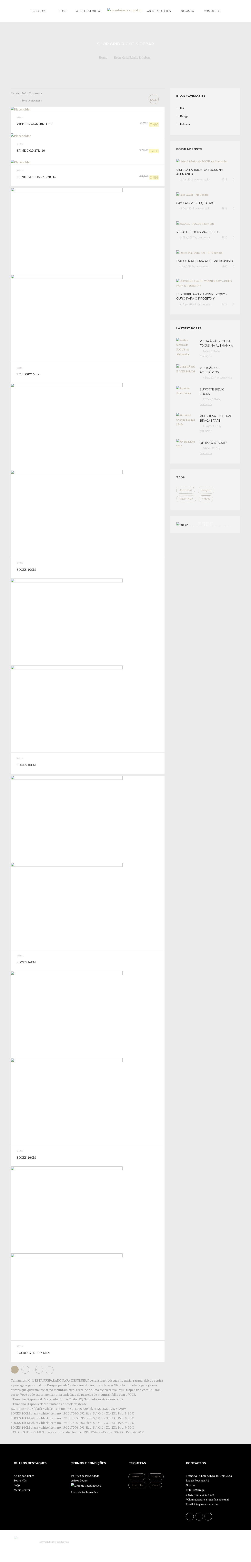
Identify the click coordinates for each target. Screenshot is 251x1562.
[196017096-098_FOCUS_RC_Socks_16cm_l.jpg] (88, 1058)
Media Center (22, 1490)
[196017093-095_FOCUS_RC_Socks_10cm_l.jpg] (88, 665)
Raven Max (186, 498)
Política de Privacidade (85, 1476)
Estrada (185, 124)
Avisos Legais (79, 1480)
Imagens (206, 490)
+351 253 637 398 (204, 1494)
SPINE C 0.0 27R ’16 (31, 150)
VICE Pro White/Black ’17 (35, 124)
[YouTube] (199, 1516)
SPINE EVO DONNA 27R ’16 (36, 177)
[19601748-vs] (88, 1253)
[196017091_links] (88, 470)
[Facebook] (190, 1516)
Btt (182, 108)
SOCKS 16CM (26, 962)
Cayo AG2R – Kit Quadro (195, 203)
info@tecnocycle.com (206, 1504)
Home (103, 57)
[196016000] (88, 275)
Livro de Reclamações (84, 1492)
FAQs (17, 1485)
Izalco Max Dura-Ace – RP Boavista (204, 261)
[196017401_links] (88, 863)
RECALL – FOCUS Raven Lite (197, 232)
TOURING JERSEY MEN (33, 1353)
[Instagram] (208, 1516)
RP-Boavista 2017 (213, 443)
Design (184, 116)
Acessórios (185, 490)
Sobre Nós (20, 1480)
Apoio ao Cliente (24, 1476)
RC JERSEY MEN (28, 374)
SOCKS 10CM (26, 569)
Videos (206, 498)
